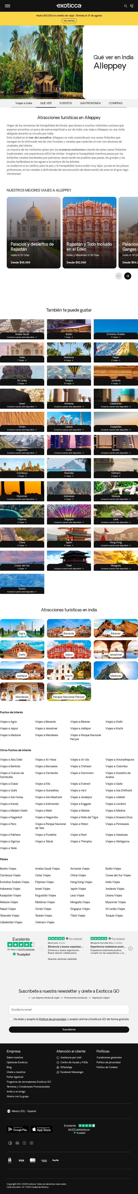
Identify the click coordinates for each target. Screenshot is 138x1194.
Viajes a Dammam (82, 772)
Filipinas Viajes (44, 881)
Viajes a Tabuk (44, 841)
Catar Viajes (43, 875)
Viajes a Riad (78, 834)
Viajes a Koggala (80, 803)
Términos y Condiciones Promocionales (28, 1086)
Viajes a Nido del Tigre (84, 817)
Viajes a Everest (80, 783)
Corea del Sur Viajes (118, 875)
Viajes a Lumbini (116, 803)
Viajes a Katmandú (47, 803)
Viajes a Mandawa (46, 735)
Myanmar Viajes (116, 902)
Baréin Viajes (8, 868)
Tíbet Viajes (77, 915)
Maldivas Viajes (45, 902)
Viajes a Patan (79, 823)
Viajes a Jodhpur (80, 728)
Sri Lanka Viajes (115, 908)
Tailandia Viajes (9, 915)
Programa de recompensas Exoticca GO (29, 1081)
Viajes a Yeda (8, 848)
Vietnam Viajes (44, 922)
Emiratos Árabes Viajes (14, 881)
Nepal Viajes (8, 908)
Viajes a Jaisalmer (46, 728)
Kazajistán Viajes (10, 895)
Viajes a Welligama (117, 841)
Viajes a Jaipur (9, 728)
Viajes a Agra (8, 721)
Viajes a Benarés (45, 721)
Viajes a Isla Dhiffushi (119, 790)
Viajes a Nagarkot (11, 817)
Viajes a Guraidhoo (47, 790)
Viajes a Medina (115, 810)
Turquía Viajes (114, 915)
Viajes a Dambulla (46, 772)
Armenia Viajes (80, 868)
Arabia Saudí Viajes (47, 868)
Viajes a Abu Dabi (11, 759)
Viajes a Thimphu (81, 841)
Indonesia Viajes (10, 888)
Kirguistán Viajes (45, 895)
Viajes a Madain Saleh (13, 810)
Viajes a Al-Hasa (45, 759)
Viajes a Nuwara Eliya (119, 817)
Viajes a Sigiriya (10, 841)
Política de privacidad (52, 1019)
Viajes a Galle (114, 783)
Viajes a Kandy (9, 803)
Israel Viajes (42, 888)
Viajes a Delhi (114, 721)
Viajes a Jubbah (115, 797)
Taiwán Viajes (43, 915)
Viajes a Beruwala (46, 766)
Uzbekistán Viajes (11, 922)
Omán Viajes (43, 908)
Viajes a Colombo (117, 766)
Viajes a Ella (42, 783)
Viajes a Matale (80, 810)
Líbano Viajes (114, 895)
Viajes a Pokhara (10, 834)
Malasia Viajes (9, 902)
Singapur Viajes (80, 908)
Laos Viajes (77, 895)
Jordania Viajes (115, 888)
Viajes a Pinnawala (117, 823)
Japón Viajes (78, 888)
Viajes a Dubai (9, 783)
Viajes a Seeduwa (117, 834)
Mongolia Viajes (80, 902)
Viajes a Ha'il (78, 790)
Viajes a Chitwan (80, 766)
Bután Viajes (113, 868)
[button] (69, 1029)
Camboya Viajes (10, 875)
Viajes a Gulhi (8, 790)
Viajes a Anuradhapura (120, 759)
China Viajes (78, 875)
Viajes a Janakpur (81, 797)
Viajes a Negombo (46, 817)
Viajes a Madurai (10, 735)
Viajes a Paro (8, 823)
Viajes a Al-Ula (79, 759)
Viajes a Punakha (45, 834)
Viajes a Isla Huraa (11, 797)
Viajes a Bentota (10, 766)
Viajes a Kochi (114, 728)
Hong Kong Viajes (81, 881)
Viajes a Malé (43, 810)
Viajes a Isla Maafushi (48, 797)
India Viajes (113, 881)
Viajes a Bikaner (80, 721)
